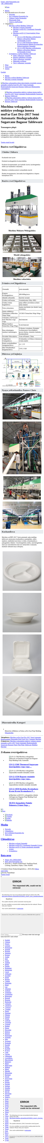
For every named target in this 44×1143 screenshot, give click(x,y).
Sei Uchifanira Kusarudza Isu (18, 16)
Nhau (6, 65)
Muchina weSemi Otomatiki (22, 27)
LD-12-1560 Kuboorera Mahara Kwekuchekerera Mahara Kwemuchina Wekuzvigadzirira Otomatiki (30, 44)
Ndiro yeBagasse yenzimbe (22, 55)
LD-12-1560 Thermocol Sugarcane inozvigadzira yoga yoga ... (23, 765)
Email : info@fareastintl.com (10, 2)
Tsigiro (7, 69)
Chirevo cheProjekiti (15, 22)
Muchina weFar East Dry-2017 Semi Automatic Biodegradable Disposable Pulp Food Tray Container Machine (21, 738)
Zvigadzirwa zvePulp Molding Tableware (22, 54)
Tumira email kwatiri (7, 142)
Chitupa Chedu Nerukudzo (18, 18)
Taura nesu (8, 67)
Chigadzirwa (9, 831)
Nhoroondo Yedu (14, 20)
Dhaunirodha (9, 733)
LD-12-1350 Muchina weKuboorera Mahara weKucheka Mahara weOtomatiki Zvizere (29, 38)
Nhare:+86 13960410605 (13, 860)
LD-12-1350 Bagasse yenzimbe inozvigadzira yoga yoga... (22, 778)
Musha (7, 11)
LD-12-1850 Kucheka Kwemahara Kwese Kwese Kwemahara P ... (23, 790)
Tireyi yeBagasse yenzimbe (22, 63)
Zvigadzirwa (13, 851)
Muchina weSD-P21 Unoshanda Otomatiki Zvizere (25, 845)
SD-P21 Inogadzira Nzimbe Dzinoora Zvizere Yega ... (20, 804)
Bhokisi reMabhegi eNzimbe (22, 57)
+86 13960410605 (7, 3)
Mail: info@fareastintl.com (13, 862)
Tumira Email (5, 874)
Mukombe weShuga (19, 61)
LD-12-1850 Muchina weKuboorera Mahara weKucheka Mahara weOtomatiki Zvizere (29, 50)
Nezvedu (12, 14)
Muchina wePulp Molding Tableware (21, 26)
